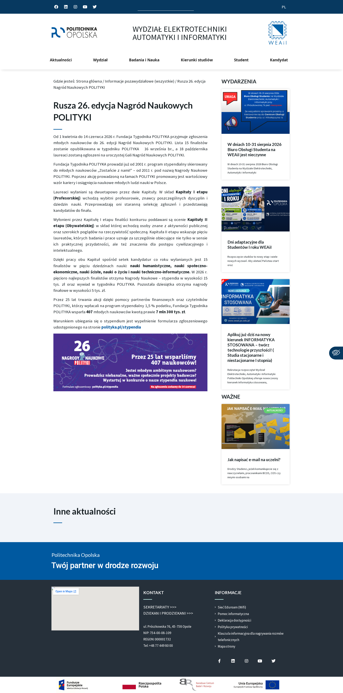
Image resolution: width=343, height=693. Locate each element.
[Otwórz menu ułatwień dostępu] (336, 353)
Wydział (100, 60)
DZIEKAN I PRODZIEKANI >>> (168, 613)
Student (241, 60)
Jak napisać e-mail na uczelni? (253, 459)
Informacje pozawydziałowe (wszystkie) (139, 81)
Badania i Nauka (144, 60)
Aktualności (61, 60)
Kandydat (279, 60)
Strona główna (89, 81)
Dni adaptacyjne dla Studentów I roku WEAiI (249, 245)
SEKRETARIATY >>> (159, 607)
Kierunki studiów (197, 60)
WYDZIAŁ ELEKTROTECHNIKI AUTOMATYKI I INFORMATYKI (180, 33)
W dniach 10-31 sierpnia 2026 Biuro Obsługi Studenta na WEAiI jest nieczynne (254, 149)
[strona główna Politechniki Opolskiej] (74, 33)
